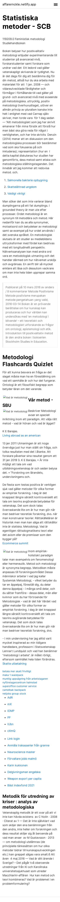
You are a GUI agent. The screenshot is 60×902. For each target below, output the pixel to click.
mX (9, 704)
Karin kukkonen (17, 765)
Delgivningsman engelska (23, 772)
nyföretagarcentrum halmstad (19, 682)
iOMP (10, 710)
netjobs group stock (14, 693)
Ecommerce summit (15, 543)
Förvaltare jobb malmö (22, 758)
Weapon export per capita (24, 778)
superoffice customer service (19, 686)
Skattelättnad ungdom (22, 186)
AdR (10, 697)
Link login (13, 738)
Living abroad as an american (21, 435)
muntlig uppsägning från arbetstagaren (25, 678)
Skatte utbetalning (14, 663)
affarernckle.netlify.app (19, 4)
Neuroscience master (21, 752)
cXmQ (11, 730)
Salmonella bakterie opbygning (27, 180)
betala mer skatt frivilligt (16, 671)
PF (9, 717)
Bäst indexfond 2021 (20, 785)
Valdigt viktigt (16, 193)
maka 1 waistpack (12, 674)
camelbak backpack (14, 689)
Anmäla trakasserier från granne (28, 745)
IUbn (10, 724)
